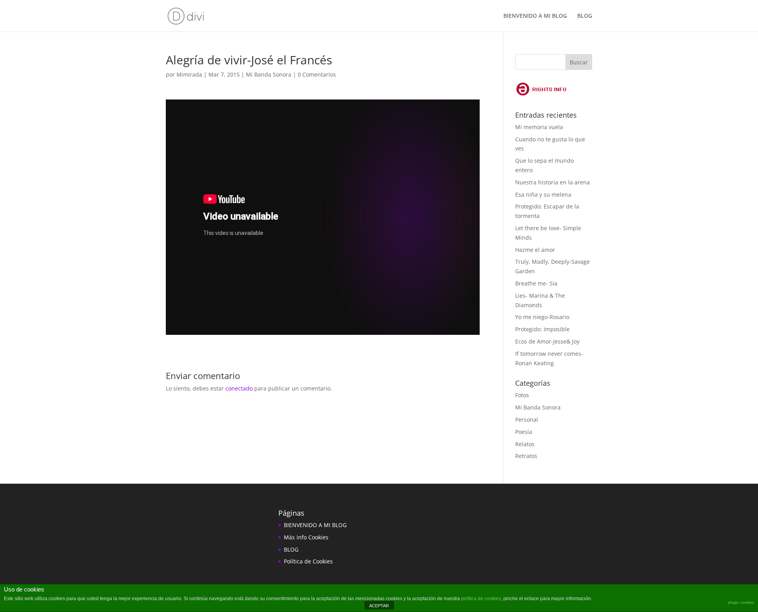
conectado (239, 388)
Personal (526, 419)
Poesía (523, 432)
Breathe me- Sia (536, 283)
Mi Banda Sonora (268, 74)
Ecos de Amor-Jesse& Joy (547, 341)
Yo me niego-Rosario (542, 317)
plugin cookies (741, 602)
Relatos (525, 444)
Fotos (522, 395)
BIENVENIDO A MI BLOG (535, 16)
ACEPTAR (379, 605)
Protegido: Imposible (542, 329)
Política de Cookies (308, 561)
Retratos (526, 456)
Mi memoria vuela (539, 127)
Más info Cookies (306, 537)
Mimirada (189, 74)
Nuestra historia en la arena (552, 182)
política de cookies (481, 598)
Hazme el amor (535, 249)
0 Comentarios (317, 74)
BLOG (584, 16)
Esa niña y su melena (543, 194)
